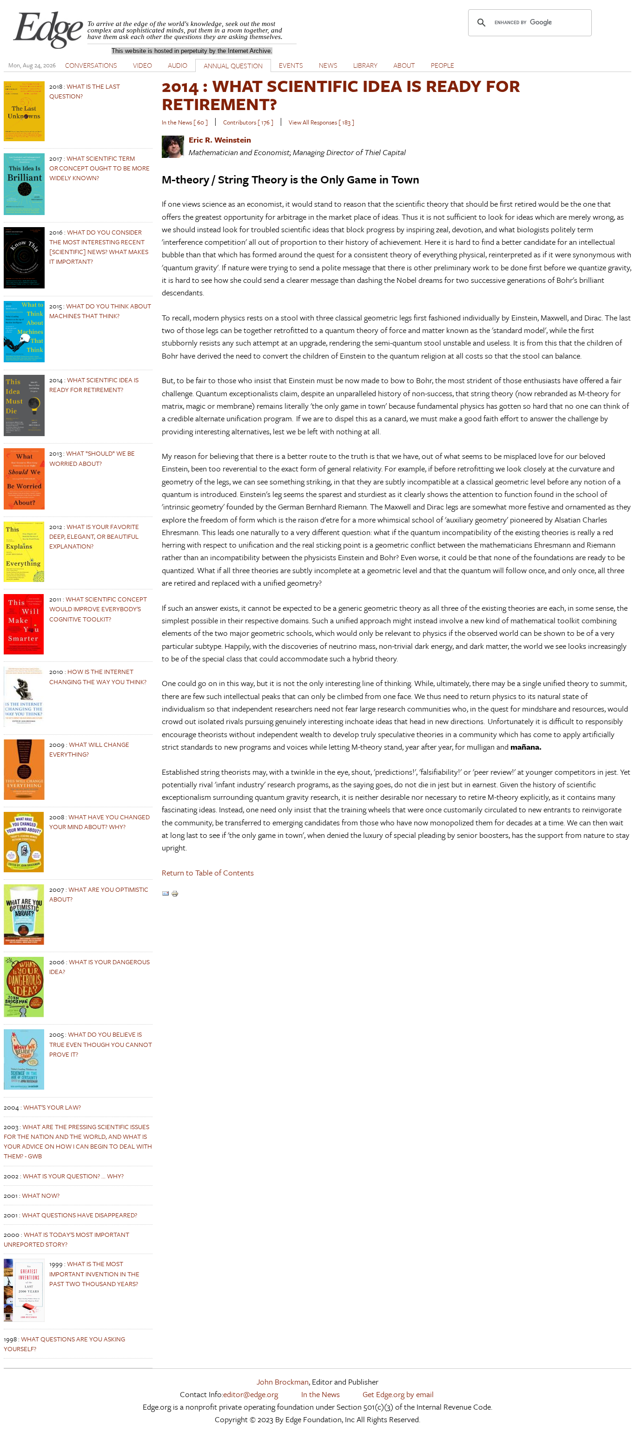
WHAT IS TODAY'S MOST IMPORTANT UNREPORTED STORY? (66, 1239)
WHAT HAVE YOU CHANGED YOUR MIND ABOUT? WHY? (99, 821)
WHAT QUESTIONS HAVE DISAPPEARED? (79, 1215)
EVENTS (291, 65)
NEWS (328, 65)
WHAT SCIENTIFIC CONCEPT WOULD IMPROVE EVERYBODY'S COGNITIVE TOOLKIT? (98, 608)
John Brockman (283, 1381)
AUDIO (177, 65)
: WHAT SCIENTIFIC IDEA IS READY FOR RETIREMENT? (341, 94)
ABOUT (404, 65)
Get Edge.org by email (398, 1394)
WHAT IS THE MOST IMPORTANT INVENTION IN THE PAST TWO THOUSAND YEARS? (94, 1273)
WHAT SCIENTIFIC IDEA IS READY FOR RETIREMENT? (94, 384)
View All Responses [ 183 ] (321, 122)
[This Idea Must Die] (24, 433)
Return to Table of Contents (208, 872)
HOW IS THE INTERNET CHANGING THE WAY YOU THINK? (97, 676)
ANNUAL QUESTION (233, 65)
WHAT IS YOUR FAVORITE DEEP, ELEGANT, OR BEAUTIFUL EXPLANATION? (94, 536)
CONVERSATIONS (91, 65)
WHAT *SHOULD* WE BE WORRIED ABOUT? (92, 458)
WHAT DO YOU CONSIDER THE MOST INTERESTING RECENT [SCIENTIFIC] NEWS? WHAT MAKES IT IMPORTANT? (98, 247)
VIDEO (142, 65)
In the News (320, 1394)
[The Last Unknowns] (24, 139)
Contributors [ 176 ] (248, 122)
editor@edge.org (250, 1394)
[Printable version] (175, 894)
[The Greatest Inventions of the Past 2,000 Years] (24, 1319)
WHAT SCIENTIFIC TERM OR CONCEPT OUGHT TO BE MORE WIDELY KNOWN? (99, 168)
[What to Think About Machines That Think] (24, 360)
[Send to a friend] (165, 894)
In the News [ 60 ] (185, 122)
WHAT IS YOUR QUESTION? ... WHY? (73, 1176)
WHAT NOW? (41, 1195)
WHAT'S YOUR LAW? (52, 1107)
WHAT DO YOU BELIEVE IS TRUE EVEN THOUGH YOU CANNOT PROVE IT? (100, 1044)
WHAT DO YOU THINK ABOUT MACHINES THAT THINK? (100, 310)
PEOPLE (442, 65)
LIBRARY (365, 65)
